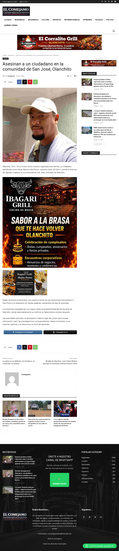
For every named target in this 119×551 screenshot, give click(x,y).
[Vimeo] (112, 1)
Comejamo (11, 76)
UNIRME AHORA (59, 484)
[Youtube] (115, 1)
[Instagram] (105, 1)
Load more (98, 144)
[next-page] (7, 431)
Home (5, 55)
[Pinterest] (30, 82)
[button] (113, 31)
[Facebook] (102, 1)
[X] (108, 1)
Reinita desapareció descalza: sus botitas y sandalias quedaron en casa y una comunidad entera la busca (105, 98)
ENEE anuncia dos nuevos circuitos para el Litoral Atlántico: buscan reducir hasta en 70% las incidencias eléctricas (104, 132)
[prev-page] (4, 431)
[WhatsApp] (35, 82)
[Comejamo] (4, 76)
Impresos (11, 55)
